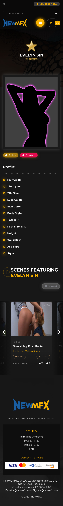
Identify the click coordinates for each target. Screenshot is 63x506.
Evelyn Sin (18, 351)
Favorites (44, 357)
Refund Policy (31, 445)
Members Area (48, 4)
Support (41, 418)
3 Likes (12, 155)
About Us (20, 418)
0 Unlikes (30, 155)
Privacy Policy (31, 440)
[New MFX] (15, 23)
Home (11, 418)
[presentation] (4, 332)
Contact (51, 418)
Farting (16, 342)
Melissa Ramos (33, 351)
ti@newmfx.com (22, 490)
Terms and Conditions (31, 436)
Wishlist (20, 357)
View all (52, 286)
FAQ (31, 449)
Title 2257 (31, 418)
